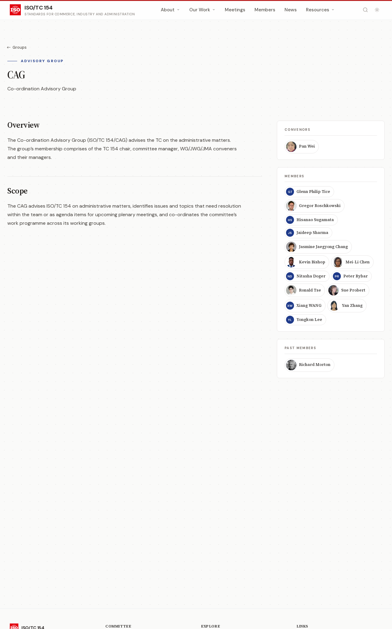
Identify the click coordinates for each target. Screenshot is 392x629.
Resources (317, 10)
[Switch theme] (377, 10)
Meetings (235, 10)
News (291, 10)
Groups (20, 47)
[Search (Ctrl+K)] (365, 10)
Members (264, 10)
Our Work (199, 10)
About (168, 10)
